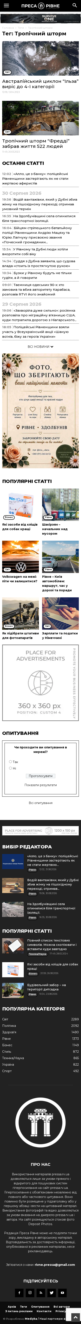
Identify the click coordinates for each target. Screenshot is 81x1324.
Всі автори (62, 1306)
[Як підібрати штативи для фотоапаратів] (20, 613)
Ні (14, 768)
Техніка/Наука (13, 1058)
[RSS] (41, 1293)
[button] (75, 6)
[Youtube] (62, 1293)
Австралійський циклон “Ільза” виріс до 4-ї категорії (40, 83)
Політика (9, 1026)
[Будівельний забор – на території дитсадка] (13, 990)
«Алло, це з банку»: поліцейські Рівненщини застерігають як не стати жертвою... (52, 860)
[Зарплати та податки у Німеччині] (60, 613)
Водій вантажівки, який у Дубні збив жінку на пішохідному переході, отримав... (53, 884)
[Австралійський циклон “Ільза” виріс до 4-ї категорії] (40, 58)
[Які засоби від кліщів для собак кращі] (20, 505)
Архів (12, 1306)
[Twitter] (51, 1293)
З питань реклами (19, 1311)
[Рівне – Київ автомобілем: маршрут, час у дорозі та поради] (60, 557)
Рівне (6, 1039)
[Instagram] (30, 1293)
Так (15, 762)
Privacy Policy (66, 1311)
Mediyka (31, 1318)
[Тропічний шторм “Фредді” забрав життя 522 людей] (40, 118)
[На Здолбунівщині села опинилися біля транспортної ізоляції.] (13, 909)
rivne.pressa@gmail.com (55, 1265)
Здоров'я (9, 1032)
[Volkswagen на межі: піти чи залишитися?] (20, 557)
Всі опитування (40, 803)
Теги (21, 27)
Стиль (6, 1052)
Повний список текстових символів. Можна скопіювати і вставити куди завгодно (51, 944)
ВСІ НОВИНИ (39, 347)
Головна (8, 27)
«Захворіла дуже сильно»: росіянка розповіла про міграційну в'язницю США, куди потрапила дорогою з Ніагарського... (39, 315)
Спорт (7, 1071)
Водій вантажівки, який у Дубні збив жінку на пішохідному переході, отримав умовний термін (39, 204)
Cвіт (5, 1019)
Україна (8, 1064)
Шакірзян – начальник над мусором (55, 529)
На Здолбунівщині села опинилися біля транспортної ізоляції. (51, 908)
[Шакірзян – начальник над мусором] (60, 505)
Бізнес (7, 1045)
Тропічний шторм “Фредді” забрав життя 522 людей (36, 143)
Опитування (40, 1306)
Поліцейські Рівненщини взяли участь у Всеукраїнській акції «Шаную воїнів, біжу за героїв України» (35, 332)
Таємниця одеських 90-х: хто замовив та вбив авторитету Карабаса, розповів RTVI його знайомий (36, 289)
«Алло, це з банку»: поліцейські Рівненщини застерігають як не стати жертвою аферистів (35, 178)
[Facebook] (19, 1293)
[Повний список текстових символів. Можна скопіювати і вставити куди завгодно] (13, 945)
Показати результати (40, 785)
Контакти (44, 1311)
